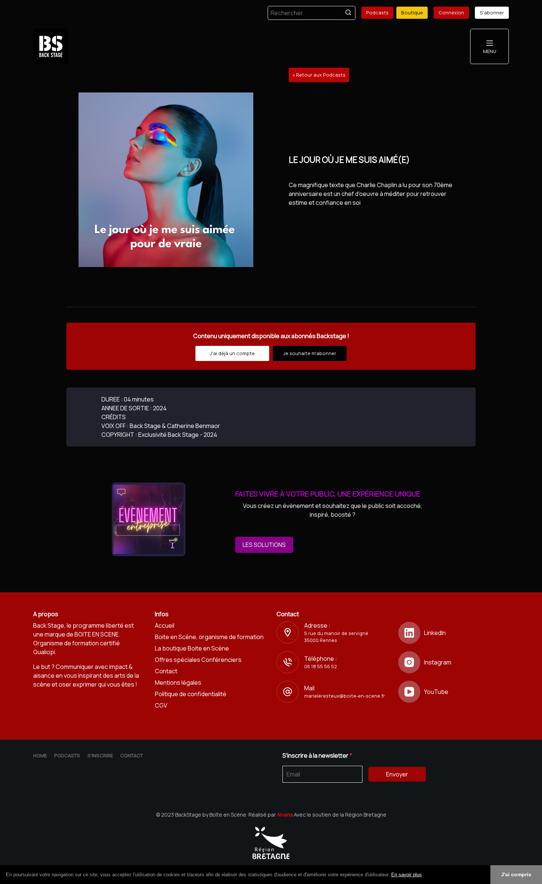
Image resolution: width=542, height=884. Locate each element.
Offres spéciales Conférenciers (198, 660)
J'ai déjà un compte (232, 353)
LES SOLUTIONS (264, 545)
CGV (161, 705)
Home (40, 755)
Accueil (164, 625)
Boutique (412, 12)
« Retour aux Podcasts (318, 74)
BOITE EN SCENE (96, 634)
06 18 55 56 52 (320, 666)
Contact (166, 671)
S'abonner (492, 12)
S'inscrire (100, 755)
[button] (424, 875)
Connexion (451, 12)
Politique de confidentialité (190, 694)
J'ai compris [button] (516, 874)
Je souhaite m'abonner (309, 353)
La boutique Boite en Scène (192, 648)
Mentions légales (178, 682)
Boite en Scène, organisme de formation (209, 637)
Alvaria (285, 814)
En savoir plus (406, 874)
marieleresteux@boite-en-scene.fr (344, 695)
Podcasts (377, 12)
